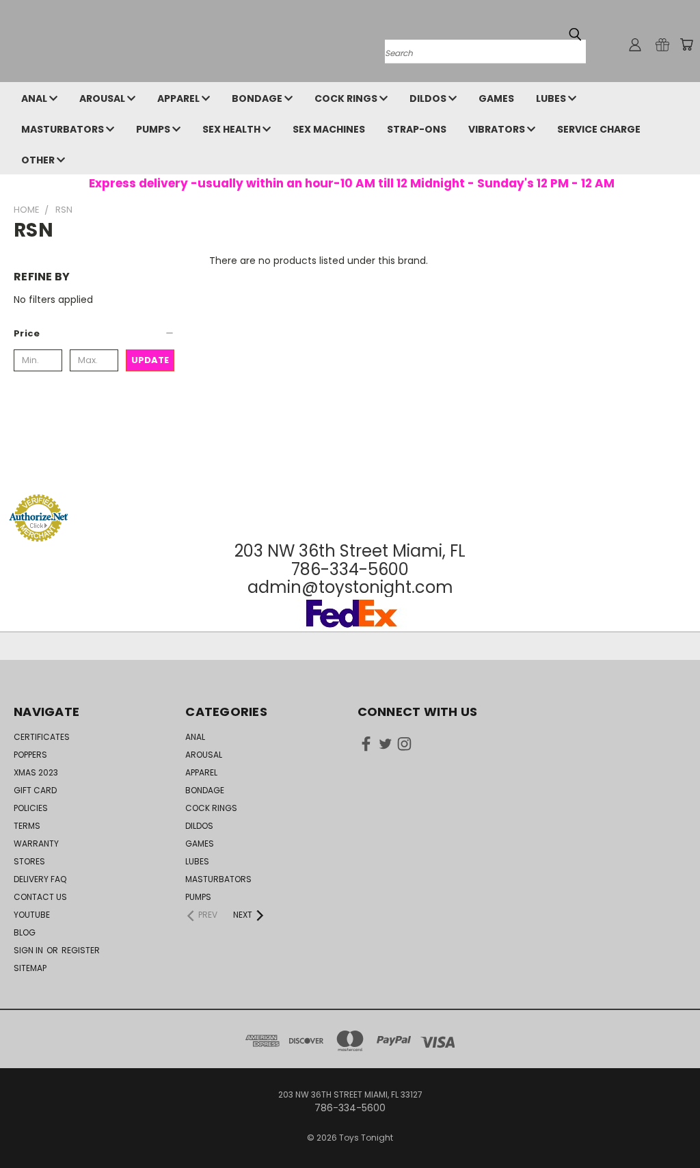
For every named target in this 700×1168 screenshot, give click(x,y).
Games (496, 98)
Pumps (154, 129)
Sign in (29, 950)
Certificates (42, 737)
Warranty (36, 843)
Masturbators (63, 129)
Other (39, 160)
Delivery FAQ (40, 879)
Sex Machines (329, 129)
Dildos (428, 98)
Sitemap (30, 968)
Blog (25, 932)
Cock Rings (346, 98)
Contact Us (40, 897)
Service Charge (599, 129)
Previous (679, 1125)
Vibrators (497, 129)
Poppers (30, 754)
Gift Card (35, 790)
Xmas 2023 (36, 772)
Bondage (258, 98)
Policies (31, 808)
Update (150, 360)
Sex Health (232, 129)
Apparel (179, 98)
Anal (35, 98)
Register (81, 950)
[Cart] (686, 44)
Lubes (552, 98)
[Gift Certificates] (662, 44)
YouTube (32, 914)
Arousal (103, 98)
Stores (29, 861)
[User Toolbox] (635, 44)
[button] (94, 334)
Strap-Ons (416, 129)
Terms (27, 826)
